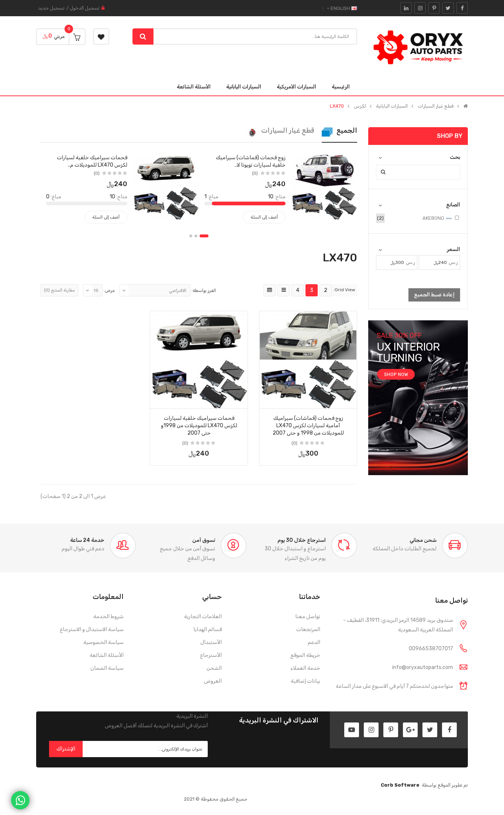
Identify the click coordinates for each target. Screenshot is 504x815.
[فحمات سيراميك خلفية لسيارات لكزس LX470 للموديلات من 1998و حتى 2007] (199, 359)
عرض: (109, 290)
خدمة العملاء (305, 668)
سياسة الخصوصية (103, 642)
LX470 (337, 106)
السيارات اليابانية (392, 106)
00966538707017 (431, 648)
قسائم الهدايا (207, 629)
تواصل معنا (307, 616)
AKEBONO (433, 218)
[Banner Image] (418, 397)
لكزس (360, 106)
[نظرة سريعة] (308, 350)
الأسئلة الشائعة (107, 655)
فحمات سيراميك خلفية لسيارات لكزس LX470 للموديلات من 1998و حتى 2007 (199, 425)
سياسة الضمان (107, 668)
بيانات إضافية (305, 681)
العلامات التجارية (203, 616)
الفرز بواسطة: (203, 290)
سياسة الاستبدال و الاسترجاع (92, 629)
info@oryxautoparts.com (422, 667)
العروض (213, 681)
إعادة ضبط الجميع (434, 295)
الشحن (214, 668)
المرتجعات (308, 629)
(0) (255, 173)
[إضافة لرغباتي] (349, 401)
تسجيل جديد (51, 8)
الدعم (314, 642)
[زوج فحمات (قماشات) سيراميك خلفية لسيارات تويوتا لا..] (324, 186)
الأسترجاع (211, 655)
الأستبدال (211, 642)
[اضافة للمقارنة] (267, 401)
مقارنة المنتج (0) (59, 290)
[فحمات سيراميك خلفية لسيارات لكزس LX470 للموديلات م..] (166, 186)
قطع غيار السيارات (435, 106)
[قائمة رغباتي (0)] (101, 36)
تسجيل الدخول (85, 8)
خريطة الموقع (305, 655)
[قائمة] (283, 290)
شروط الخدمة (108, 616)
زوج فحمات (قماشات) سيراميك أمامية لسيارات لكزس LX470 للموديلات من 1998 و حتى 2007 (308, 425)
